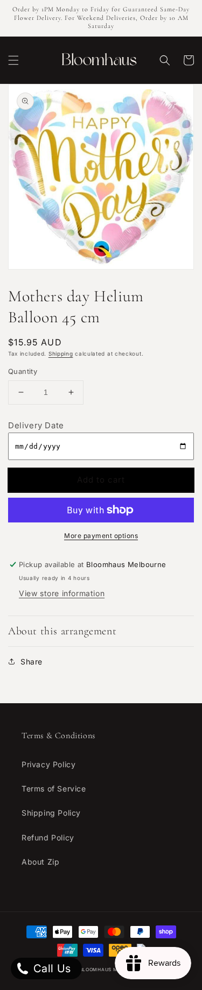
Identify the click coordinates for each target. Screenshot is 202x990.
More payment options (101, 536)
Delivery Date (36, 425)
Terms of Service (54, 788)
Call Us (50, 968)
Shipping (60, 353)
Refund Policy (48, 837)
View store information (62, 593)
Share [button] (31, 661)
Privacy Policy (48, 764)
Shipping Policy (51, 812)
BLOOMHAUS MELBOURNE (112, 969)
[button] (13, 60)
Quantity (22, 371)
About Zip (40, 861)
